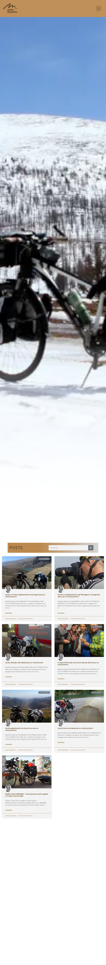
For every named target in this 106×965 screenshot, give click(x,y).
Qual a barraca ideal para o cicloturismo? (75, 728)
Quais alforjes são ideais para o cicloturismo (24, 662)
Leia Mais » (9, 613)
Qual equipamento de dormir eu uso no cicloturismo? (21, 729)
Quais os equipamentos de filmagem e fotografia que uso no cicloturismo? (79, 595)
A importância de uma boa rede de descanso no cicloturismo (78, 663)
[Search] (90, 547)
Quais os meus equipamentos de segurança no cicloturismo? (25, 595)
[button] (98, 8)
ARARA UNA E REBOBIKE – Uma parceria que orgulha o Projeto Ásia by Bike (26, 795)
